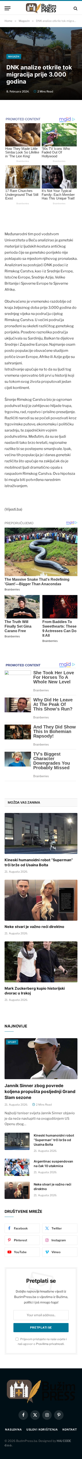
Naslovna (13, 1429)
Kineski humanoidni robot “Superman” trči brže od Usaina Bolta (39, 862)
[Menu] (7, 8)
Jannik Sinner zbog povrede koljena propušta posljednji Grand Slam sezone (40, 1091)
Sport (12, 1042)
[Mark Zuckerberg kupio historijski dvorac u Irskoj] (41, 961)
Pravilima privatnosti (50, 1344)
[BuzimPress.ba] (41, 8)
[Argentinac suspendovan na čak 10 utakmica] (17, 1167)
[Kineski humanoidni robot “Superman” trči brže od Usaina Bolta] (41, 833)
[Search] (75, 8)
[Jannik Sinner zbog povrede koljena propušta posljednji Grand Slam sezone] (41, 1058)
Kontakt (69, 1429)
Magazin (13, 56)
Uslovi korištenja (42, 1429)
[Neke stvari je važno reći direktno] (41, 900)
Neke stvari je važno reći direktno (34, 926)
